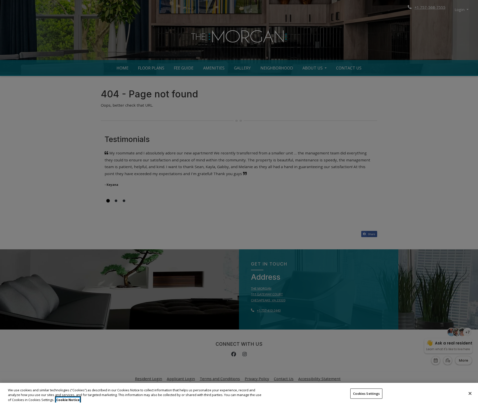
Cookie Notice (68, 400)
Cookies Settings (366, 393)
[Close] (470, 393)
